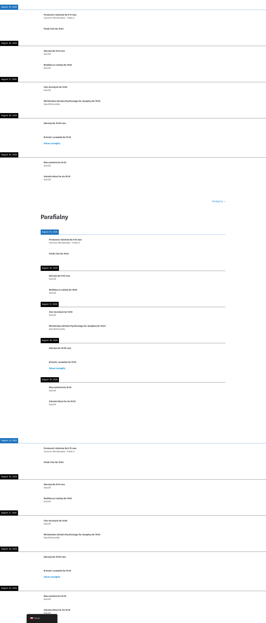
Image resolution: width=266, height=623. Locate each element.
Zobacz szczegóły (52, 143)
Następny (217, 201)
